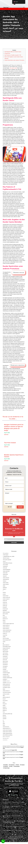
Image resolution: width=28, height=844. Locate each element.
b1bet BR (5, 607)
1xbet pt (4, 581)
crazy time (5, 635)
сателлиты (5, 739)
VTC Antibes (5, 764)
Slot (3, 721)
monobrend (5, 664)
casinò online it (6, 628)
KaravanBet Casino (7, 646)
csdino (4, 636)
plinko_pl (5, 710)
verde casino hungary (7, 730)
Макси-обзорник (6, 736)
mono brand (5, 658)
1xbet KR (5, 576)
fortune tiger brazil (7, 639)
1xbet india (5, 572)
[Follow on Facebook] (13, 834)
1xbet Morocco (6, 579)
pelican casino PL (6, 697)
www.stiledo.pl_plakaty (7, 734)
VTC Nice (10, 766)
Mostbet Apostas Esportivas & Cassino (11, 751)
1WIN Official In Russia (7, 563)
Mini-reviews (5, 654)
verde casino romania (7, 731)
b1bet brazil (5, 608)
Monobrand (5, 662)
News (4, 689)
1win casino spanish (7, 559)
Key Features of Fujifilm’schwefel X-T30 (13, 55)
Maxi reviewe (5, 651)
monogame (5, 666)
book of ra (5, 617)
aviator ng (5, 605)
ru (3, 720)
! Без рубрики (5, 553)
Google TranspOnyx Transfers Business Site (14, 826)
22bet (4, 585)
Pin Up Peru (5, 700)
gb (3, 643)
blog (4, 615)
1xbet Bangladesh (6, 569)
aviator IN (5, 600)
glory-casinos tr (6, 644)
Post (4, 712)
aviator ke (5, 602)
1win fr (4, 561)
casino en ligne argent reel (8, 623)
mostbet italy (5, 674)
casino (4, 621)
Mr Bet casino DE (6, 684)
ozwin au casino (6, 694)
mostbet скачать (6, 680)
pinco (4, 702)
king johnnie (5, 649)
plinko (4, 705)
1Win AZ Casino (6, 558)
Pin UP (4, 698)
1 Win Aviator (5, 554)
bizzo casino (5, 613)
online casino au (6, 690)
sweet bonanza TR (6, 728)
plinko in (4, 707)
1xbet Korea (5, 574)
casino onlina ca (6, 625)
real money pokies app (7, 713)
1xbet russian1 (6, 584)
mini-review (5, 653)
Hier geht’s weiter (13, 68)
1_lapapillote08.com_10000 (8, 556)
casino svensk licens (7, 630)
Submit (20, 507)
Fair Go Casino (6, 638)
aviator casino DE (6, 597)
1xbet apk (5, 567)
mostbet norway (6, 676)
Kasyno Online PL (6, 648)
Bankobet (5, 610)
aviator (4, 594)
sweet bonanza (6, 726)
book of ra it (5, 618)
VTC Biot (17, 764)
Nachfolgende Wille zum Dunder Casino (13, 51)
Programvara (7, 53)
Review (4, 715)
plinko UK (5, 708)
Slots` (4, 725)
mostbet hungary (6, 672)
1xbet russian (5, 582)
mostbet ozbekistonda (7, 677)
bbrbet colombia (6, 612)
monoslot (5, 667)
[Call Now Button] (3, 841)
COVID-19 (5, 633)
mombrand (5, 656)
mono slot (5, 659)
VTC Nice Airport (16, 766)
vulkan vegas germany (7, 733)
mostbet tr (5, 679)
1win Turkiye (5, 564)
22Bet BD (5, 587)
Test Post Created (10, 442)
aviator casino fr (6, 599)
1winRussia (5, 566)
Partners (6, 799)
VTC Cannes (22, 764)
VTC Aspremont (11, 764)
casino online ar (6, 626)
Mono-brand (5, 661)
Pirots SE (5, 703)
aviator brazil (5, 595)
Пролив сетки (5, 738)
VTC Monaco (5, 766)
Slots (4, 723)
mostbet (4, 669)
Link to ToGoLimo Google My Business (12, 830)
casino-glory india (6, 631)
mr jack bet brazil (6, 685)
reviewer (4, 718)
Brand (4, 620)
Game (4, 641)
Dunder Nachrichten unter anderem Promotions (14, 60)
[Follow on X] (15, 834)
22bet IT (4, 589)
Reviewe (4, 716)
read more (6, 434)
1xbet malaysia (6, 577)
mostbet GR (5, 671)
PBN (4, 695)
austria (4, 592)
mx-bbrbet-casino (6, 687)
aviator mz (5, 603)
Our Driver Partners (7, 692)
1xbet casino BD (6, 571)
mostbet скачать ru (7, 682)
